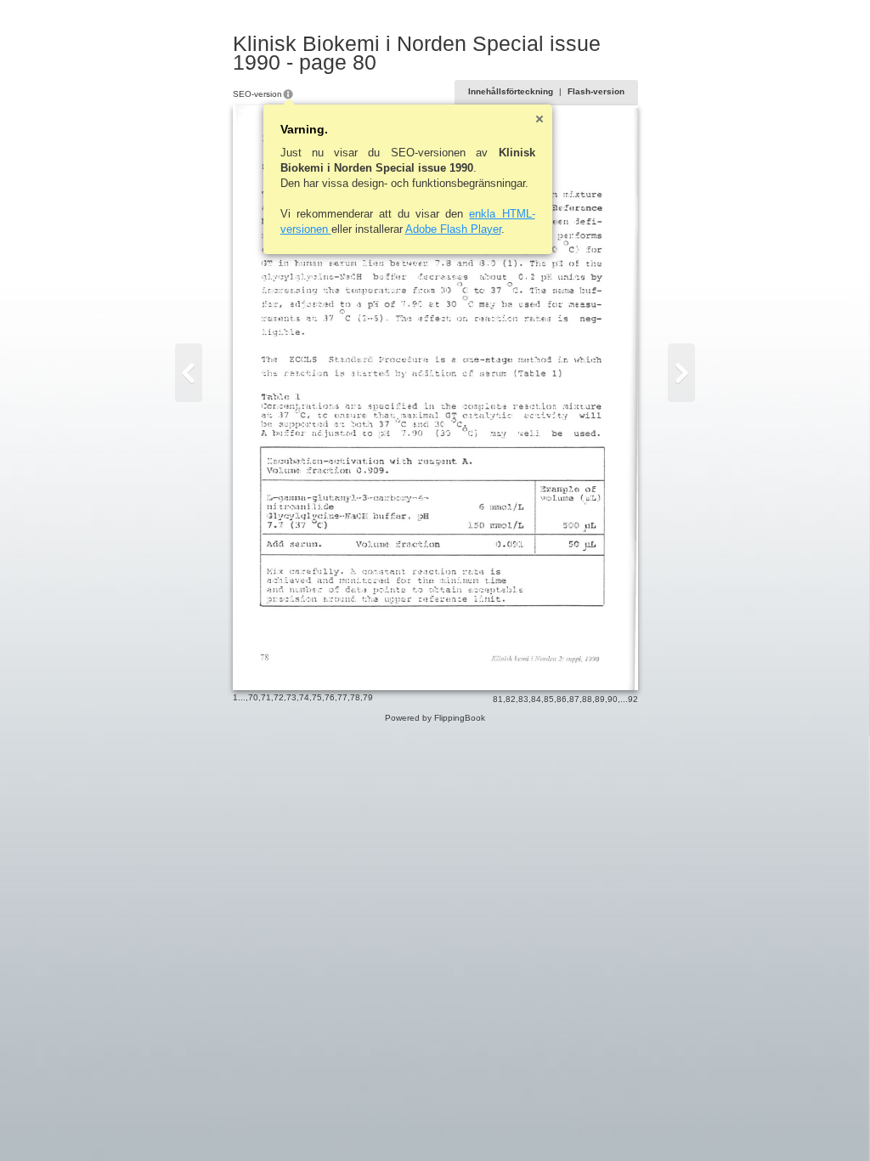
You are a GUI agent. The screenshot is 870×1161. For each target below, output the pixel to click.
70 (253, 697)
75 (317, 697)
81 (498, 699)
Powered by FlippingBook (435, 717)
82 (511, 699)
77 (342, 697)
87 (574, 699)
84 (536, 699)
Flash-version (596, 91)
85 (549, 699)
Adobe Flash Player (453, 229)
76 (330, 697)
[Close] (539, 119)
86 (561, 699)
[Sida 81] (681, 373)
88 (587, 699)
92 (633, 699)
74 (304, 697)
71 (266, 697)
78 (355, 697)
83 (523, 699)
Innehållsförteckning (510, 91)
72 (279, 697)
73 (291, 697)
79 (368, 697)
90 (612, 699)
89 (600, 699)
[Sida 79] (189, 373)
